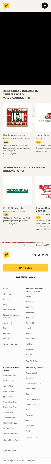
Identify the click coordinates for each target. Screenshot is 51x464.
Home (5, 288)
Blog (5, 304)
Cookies (29, 394)
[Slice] (6, 6)
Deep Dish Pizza (9, 391)
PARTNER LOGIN (25, 277)
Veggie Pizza (8, 386)
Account (6, 333)
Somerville (30, 312)
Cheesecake (30, 378)
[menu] (45, 6)
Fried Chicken (31, 404)
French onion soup (33, 399)
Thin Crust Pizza (10, 423)
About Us (7, 294)
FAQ (5, 328)
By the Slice (8, 396)
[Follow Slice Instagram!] (47, 255)
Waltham (29, 317)
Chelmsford (29, 242)
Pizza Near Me (9, 309)
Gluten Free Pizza (10, 402)
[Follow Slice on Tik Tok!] (39, 255)
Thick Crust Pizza (10, 433)
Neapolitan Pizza (10, 407)
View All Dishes (32, 437)
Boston (28, 296)
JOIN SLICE (25, 267)
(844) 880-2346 (9, 450)
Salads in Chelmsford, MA (42, 243)
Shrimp (29, 420)
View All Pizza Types (11, 440)
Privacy (6, 338)
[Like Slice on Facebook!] (32, 255)
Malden (29, 344)
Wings (28, 431)
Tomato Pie (8, 412)
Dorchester (30, 338)
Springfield (30, 307)
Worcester (30, 302)
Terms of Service (10, 344)
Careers (6, 299)
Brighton (29, 333)
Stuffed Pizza (8, 428)
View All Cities (32, 361)
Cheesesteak (31, 389)
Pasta (28, 410)
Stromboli (30, 425)
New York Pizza (9, 375)
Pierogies (29, 415)
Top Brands (8, 323)
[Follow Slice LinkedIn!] (43, 255)
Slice (4, 242)
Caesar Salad (31, 373)
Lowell (28, 328)
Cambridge (30, 323)
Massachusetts (15, 242)
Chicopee (29, 349)
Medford (29, 354)
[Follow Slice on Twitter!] (35, 255)
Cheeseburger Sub (33, 383)
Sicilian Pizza (8, 381)
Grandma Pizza (9, 417)
